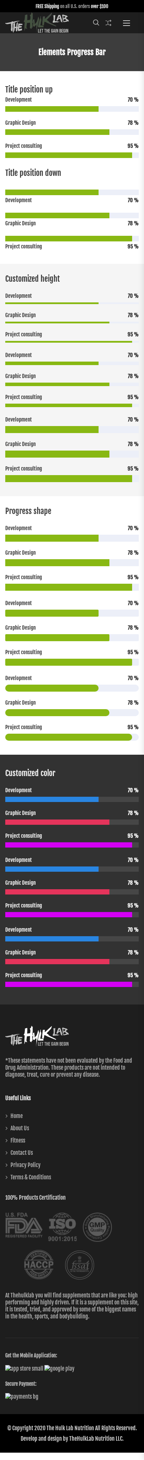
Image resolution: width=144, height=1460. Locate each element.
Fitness (17, 1140)
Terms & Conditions (30, 1177)
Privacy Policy (25, 1164)
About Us (19, 1128)
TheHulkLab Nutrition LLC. (96, 1438)
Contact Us (21, 1152)
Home (16, 1115)
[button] (126, 23)
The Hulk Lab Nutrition (70, 1428)
